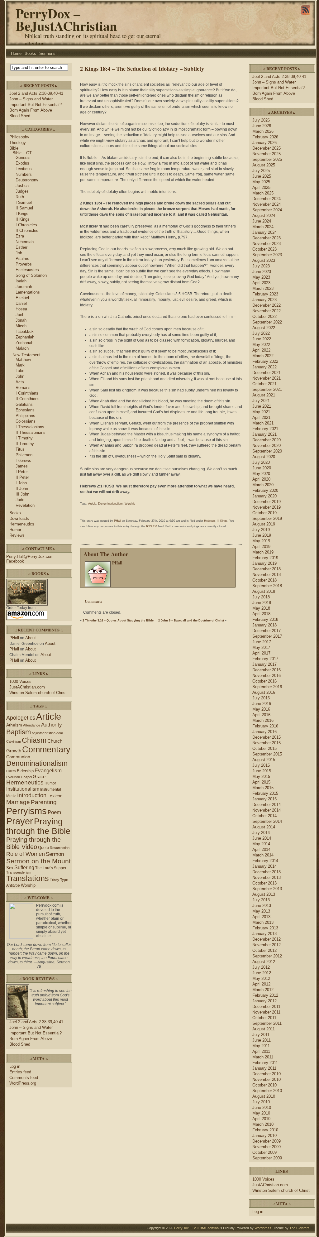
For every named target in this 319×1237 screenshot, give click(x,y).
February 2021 (265, 428)
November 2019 (266, 507)
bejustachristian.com (47, 733)
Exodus (22, 163)
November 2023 (266, 243)
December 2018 (266, 569)
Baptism (18, 732)
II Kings (23, 219)
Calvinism (13, 741)
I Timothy (24, 438)
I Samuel (24, 202)
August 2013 (263, 894)
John (20, 376)
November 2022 (266, 311)
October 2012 (264, 950)
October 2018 (264, 580)
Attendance (31, 725)
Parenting (44, 802)
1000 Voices (20, 681)
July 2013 (261, 900)
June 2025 (261, 176)
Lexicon (55, 795)
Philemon (24, 455)
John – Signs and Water (31, 99)
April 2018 (261, 613)
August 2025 (263, 165)
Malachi (23, 348)
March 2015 (263, 787)
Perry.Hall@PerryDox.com (30, 556)
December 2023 (266, 238)
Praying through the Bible (38, 826)
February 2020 (265, 490)
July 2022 (261, 333)
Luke (20, 370)
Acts (20, 382)
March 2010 (263, 1124)
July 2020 (261, 462)
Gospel (26, 777)
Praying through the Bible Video (33, 843)
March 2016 (263, 720)
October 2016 (264, 681)
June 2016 (261, 703)
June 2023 (261, 271)
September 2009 (267, 1158)
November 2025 (266, 153)
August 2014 (263, 827)
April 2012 (261, 984)
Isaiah (21, 281)
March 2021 (263, 423)
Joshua (22, 185)
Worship (28, 885)
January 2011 (264, 1068)
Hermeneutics (21, 524)
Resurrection (59, 848)
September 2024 (267, 210)
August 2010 (263, 1096)
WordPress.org (22, 1083)
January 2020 (264, 496)
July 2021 (261, 400)
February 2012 (265, 995)
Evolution (13, 777)
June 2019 (261, 535)
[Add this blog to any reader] (306, 14)
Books (30, 53)
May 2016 (261, 709)
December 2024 (266, 198)
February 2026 (265, 137)
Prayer (19, 821)
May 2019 (261, 541)
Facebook (15, 561)
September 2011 (267, 1023)
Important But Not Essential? (35, 104)
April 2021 (261, 417)
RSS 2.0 (151, 526)
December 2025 (266, 148)
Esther (21, 247)
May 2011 (261, 1045)
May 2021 (261, 412)
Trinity (54, 880)
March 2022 (263, 355)
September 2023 (267, 254)
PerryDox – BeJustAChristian (66, 19)
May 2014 (261, 843)
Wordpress (263, 1228)
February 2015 (265, 793)
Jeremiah (24, 286)
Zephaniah (25, 337)
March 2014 (263, 855)
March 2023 (263, 288)
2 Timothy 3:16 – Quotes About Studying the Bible (118, 620)
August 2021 (263, 395)
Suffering (24, 867)
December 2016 (266, 670)
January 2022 (264, 367)
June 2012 (261, 973)
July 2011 (260, 1034)
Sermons (47, 53)
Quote (43, 847)
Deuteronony (27, 180)
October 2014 (264, 815)
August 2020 (263, 456)
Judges (22, 191)
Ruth (20, 196)
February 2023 (265, 294)
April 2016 (261, 714)
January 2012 (264, 1001)
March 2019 (263, 552)
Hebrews (23, 460)
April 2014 (261, 849)
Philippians (25, 415)
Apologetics (20, 718)
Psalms (22, 258)
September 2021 (267, 389)
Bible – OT (22, 153)
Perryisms (26, 811)
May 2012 (261, 978)
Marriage (18, 802)
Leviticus (24, 168)
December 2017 (266, 630)
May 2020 (261, 473)
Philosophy (19, 137)
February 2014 (265, 860)
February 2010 (265, 1130)
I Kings (22, 213)
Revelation (25, 505)
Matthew (23, 359)
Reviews (17, 535)
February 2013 (265, 928)
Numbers (24, 174)
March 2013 (263, 922)
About (30, 637)
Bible (13, 148)
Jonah (21, 320)
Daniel (21, 303)
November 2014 (266, 810)
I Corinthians (27, 393)
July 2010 (261, 1102)
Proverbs (24, 264)
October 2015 (264, 748)
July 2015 (261, 765)
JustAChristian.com (27, 687)
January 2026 (264, 142)
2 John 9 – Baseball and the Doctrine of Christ (191, 620)
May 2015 (261, 776)
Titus (20, 449)
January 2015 (264, 799)
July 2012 (261, 967)
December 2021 (266, 372)
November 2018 (266, 574)
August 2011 (263, 1029)
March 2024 (263, 226)
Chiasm (34, 740)
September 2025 (267, 159)
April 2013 (261, 916)
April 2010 (261, 1118)
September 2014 (267, 821)
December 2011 (266, 1006)
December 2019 (266, 501)
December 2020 (266, 440)
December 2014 (266, 804)
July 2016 (261, 698)
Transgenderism (18, 872)
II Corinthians (28, 398)
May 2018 (261, 608)
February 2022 (265, 361)
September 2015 (267, 754)
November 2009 (266, 1146)
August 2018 (263, 591)
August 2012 (263, 961)
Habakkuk (25, 331)
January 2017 (264, 664)
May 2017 (261, 647)
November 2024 (266, 204)
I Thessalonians (30, 426)
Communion (18, 757)
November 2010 (266, 1079)
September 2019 (267, 518)
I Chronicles (26, 225)
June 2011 (261, 1040)
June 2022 (261, 339)
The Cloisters (299, 1228)
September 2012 (267, 956)
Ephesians (25, 410)
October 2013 (264, 883)
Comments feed (23, 1077)
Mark (20, 365)
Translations (27, 878)
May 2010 (261, 1113)
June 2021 (261, 406)
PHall (14, 637)
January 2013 (264, 933)
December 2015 (266, 737)
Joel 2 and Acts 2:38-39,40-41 (36, 93)
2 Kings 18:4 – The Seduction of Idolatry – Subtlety (142, 68)
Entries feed (20, 1072)
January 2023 (264, 299)
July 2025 (261, 170)
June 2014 (261, 838)
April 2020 (261, 479)
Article (48, 717)
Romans (23, 387)
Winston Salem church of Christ (38, 692)
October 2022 (264, 316)
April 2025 (261, 187)
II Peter (22, 477)
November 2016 (266, 675)
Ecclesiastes (27, 269)
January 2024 (264, 232)
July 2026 (261, 120)
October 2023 (264, 249)
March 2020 (263, 484)
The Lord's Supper (50, 868)
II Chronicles (27, 230)
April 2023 (261, 282)
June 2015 (261, 771)
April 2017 (261, 653)
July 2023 (261, 266)
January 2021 (264, 434)
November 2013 (266, 877)
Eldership (25, 771)
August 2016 (263, 692)
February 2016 (265, 726)
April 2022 (261, 350)
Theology (17, 142)
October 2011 (264, 1017)
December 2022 (266, 305)
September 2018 (267, 585)
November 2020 (266, 445)
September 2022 (267, 322)
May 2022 (261, 344)
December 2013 (266, 872)
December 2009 (266, 1141)
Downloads (19, 518)
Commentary (46, 749)
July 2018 (261, 597)
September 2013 (267, 888)
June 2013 (261, 905)
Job (19, 253)
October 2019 (264, 513)
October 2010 (264, 1085)
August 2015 (263, 759)
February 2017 (265, 658)
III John (22, 494)
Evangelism (48, 771)
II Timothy (25, 443)
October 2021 (264, 383)
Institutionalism (22, 789)
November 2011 (266, 1012)
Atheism (14, 724)
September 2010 (267, 1090)
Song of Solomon (31, 275)
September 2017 (267, 636)
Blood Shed (19, 115)
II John (22, 488)
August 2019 (263, 524)
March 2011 (262, 1057)
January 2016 (264, 731)
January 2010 (264, 1135)
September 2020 (267, 451)
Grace (39, 776)
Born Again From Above (30, 110)
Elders (11, 771)
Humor (15, 529)
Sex (9, 867)
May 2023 (261, 277)
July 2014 (261, 832)
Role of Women (25, 854)
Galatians (24, 404)
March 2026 (263, 131)
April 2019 (261, 546)
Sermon (55, 854)
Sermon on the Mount (38, 861)
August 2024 (263, 215)
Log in (14, 1066)
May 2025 (261, 182)
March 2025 (263, 193)
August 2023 (263, 260)
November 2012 (266, 944)
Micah (21, 326)
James (22, 466)
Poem (54, 812)
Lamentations (28, 292)
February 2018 (265, 619)
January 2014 (264, 866)
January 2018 (264, 625)
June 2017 (261, 642)
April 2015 (261, 782)
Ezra (20, 236)
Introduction (31, 795)
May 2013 (261, 911)
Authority (51, 725)
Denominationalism (37, 763)
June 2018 (261, 602)
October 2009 (264, 1152)
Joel (19, 314)
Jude (20, 499)
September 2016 (267, 686)
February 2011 (265, 1062)
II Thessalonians (30, 432)
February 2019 (265, 557)
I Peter (22, 471)
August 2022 (263, 327)
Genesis (23, 157)
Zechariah (24, 342)
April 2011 (261, 1051)
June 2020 (261, 468)
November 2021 (266, 378)
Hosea (21, 309)
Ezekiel (22, 297)
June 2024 (261, 221)
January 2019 (264, 563)
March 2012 (263, 989)
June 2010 (261, 1107)
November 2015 (266, 743)
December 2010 (266, 1074)
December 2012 (266, 939)
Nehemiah (25, 241)
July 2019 (261, 529)
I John (21, 483)
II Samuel (24, 208)
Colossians (26, 421)
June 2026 (261, 125)
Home (16, 53)
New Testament (26, 354)
